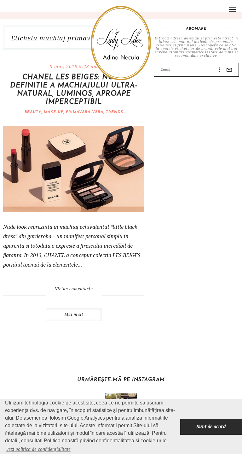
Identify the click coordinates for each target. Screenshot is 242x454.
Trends (114, 112)
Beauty (33, 112)
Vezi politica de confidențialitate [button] (38, 449)
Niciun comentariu (74, 289)
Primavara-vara (84, 112)
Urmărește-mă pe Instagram (121, 379)
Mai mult (74, 314)
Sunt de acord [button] (211, 426)
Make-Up (53, 112)
